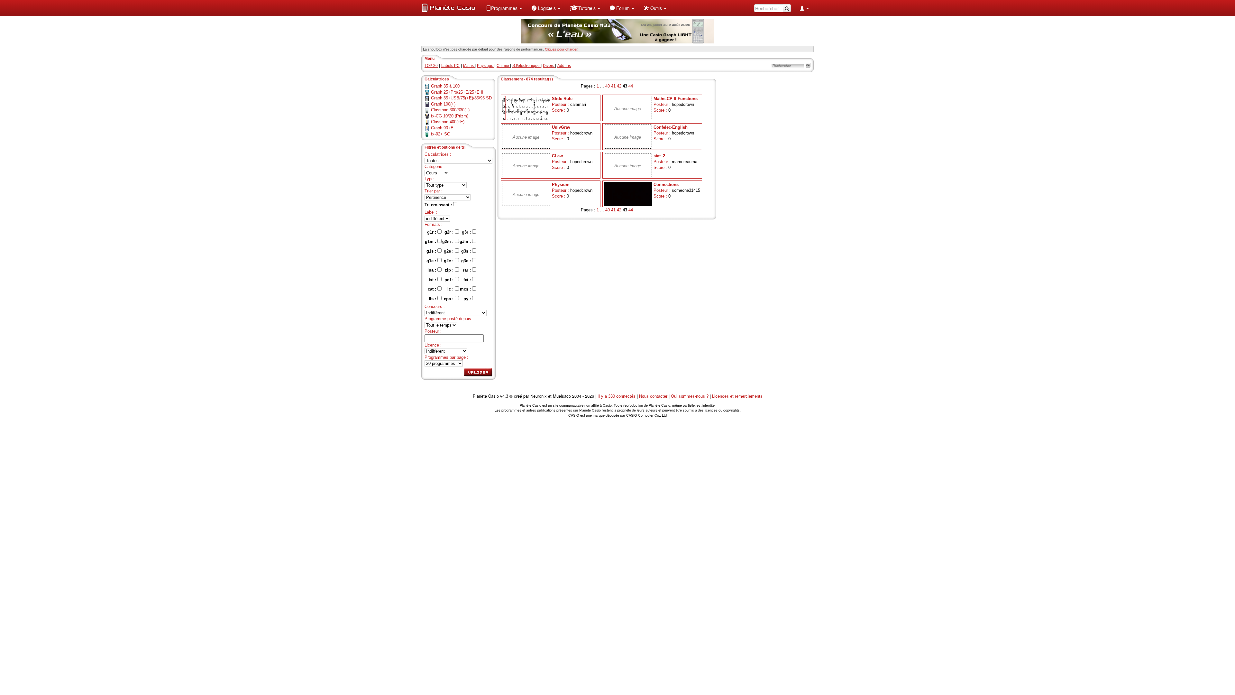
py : (467, 298)
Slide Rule (562, 98)
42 (619, 86)
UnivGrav (561, 127)
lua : (432, 270)
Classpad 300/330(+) (450, 109)
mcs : (466, 289)
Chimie (503, 65)
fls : (433, 298)
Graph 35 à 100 (445, 86)
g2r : (449, 232)
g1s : (431, 251)
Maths (469, 65)
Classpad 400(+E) (447, 121)
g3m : (466, 241)
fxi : (467, 279)
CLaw (557, 155)
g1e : (431, 260)
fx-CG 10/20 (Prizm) (449, 116)
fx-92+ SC (440, 134)
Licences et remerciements (737, 396)
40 (607, 86)
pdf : (449, 279)
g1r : (432, 232)
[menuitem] (504, 8)
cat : (432, 289)
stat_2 (659, 155)
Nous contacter (653, 396)
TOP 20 (431, 65)
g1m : (431, 241)
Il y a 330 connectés (617, 396)
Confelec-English (671, 127)
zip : (450, 270)
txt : (433, 279)
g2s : (449, 251)
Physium (561, 184)
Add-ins (564, 65)
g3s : (466, 251)
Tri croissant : (439, 204)
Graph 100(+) (443, 104)
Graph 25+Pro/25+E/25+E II (457, 92)
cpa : (449, 298)
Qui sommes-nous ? (690, 396)
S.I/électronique (526, 65)
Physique (485, 65)
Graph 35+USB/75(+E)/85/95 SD (461, 98)
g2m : (448, 241)
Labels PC (450, 65)
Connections (666, 184)
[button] (504, 8)
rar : (467, 270)
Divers (549, 65)
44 (630, 86)
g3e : (466, 260)
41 (613, 86)
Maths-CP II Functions (676, 98)
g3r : (467, 232)
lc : (451, 289)
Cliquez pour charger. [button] (561, 48)
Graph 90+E (442, 127)
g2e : (449, 260)
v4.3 (504, 396)
